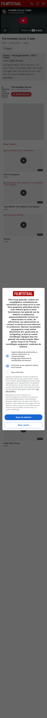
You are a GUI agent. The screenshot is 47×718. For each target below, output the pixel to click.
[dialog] (23, 359)
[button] (23, 372)
